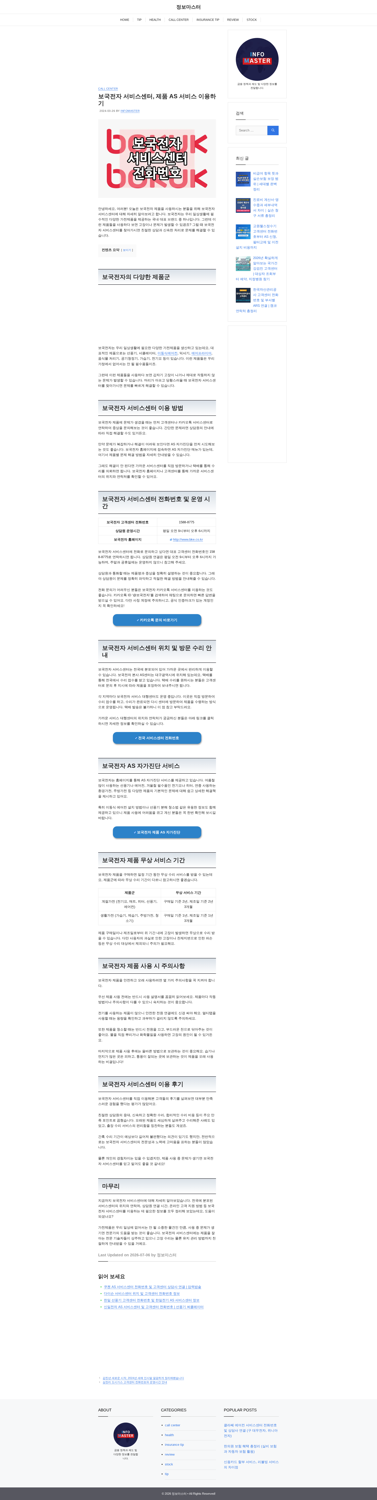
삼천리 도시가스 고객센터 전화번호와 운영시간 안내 (135, 1382)
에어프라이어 (201, 353)
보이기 (127, 250)
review (170, 1454)
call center (108, 88)
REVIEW (233, 19)
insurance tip (174, 1445)
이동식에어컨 (167, 353)
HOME (124, 19)
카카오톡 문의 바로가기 (158, 620)
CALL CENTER (179, 19)
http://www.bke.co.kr (188, 539)
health (169, 1435)
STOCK (252, 19)
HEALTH (155, 19)
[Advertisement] (157, 57)
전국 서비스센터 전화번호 (158, 738)
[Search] (273, 130)
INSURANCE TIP (208, 19)
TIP (139, 19)
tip (166, 1474)
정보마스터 (188, 7)
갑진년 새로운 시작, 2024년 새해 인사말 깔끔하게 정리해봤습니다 (143, 1378)
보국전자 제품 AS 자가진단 (158, 832)
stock (169, 1464)
